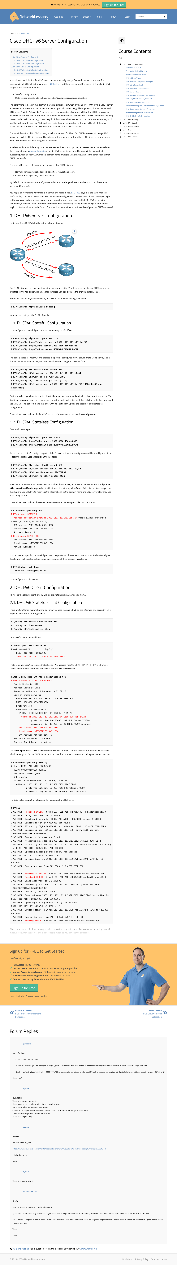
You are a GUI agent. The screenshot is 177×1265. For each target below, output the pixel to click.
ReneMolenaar (30, 1191)
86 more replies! (20, 1248)
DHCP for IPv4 (53, 83)
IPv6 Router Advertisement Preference (28, 1013)
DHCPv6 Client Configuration (26, 66)
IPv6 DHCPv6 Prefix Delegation (152, 1013)
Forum (74, 17)
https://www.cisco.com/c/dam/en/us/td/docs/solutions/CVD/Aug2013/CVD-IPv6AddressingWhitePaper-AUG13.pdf (59, 1149)
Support (87, 17)
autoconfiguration (37, 151)
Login (127, 17)
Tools (99, 17)
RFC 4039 (75, 192)
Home (22, 33)
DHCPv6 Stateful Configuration (30, 60)
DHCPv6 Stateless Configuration (30, 63)
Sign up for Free (24, 988)
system (26, 1088)
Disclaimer (127, 1259)
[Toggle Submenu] (121, 64)
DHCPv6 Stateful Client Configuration (32, 70)
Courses (58, 17)
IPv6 (28, 33)
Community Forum (88, 1248)
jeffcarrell (27, 1044)
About (113, 17)
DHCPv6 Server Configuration (26, 57)
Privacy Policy (141, 1259)
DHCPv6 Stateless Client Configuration (33, 73)
